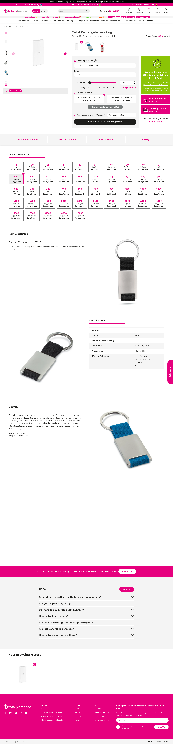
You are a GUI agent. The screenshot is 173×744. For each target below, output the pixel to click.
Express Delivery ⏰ (73, 17)
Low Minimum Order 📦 (51, 17)
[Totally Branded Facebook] (5, 713)
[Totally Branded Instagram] (10, 713)
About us (78, 708)
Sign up (161, 727)
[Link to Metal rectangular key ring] (23, 675)
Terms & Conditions (102, 720)
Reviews (78, 716)
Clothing (69, 21)
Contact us (127, 571)
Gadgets (81, 21)
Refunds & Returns (102, 712)
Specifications (106, 139)
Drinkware (44, 21)
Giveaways (129, 21)
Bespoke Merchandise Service (52, 716)
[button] (65, 53)
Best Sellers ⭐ (31, 17)
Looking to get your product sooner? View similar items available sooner (155, 84)
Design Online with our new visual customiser (130, 17)
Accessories (115, 21)
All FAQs (126, 589)
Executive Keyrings (142, 359)
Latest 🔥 (100, 17)
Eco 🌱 (88, 17)
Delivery (145, 139)
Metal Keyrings (140, 356)
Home (5, 26)
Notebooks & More (97, 21)
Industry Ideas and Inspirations (52, 712)
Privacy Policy (100, 716)
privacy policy (126, 728)
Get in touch (155, 121)
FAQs (77, 720)
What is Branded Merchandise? (52, 720)
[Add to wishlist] (6, 91)
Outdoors (57, 21)
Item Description (67, 139)
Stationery (22, 21)
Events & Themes (145, 21)
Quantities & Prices (28, 139)
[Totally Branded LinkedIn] (21, 713)
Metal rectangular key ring (18, 26)
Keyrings (138, 362)
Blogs (43, 708)
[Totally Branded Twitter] (16, 713)
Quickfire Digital (161, 742)
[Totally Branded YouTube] (26, 713)
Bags (33, 21)
